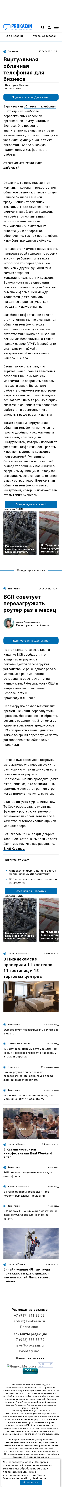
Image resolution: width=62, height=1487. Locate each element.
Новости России (16, 1264)
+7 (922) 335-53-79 (29, 1340)
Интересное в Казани (19, 1044)
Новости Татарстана (18, 953)
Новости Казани (16, 1144)
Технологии (14, 589)
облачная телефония (40, 106)
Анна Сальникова (28, 622)
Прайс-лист (29, 1327)
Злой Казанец (14, 848)
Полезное (13, 51)
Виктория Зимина (17, 85)
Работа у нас (29, 1351)
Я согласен (30, 1482)
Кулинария (13, 1067)
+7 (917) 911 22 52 (29, 1315)
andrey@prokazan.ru (29, 1321)
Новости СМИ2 (13, 509)
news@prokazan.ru (29, 1345)
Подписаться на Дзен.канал (31, 97)
